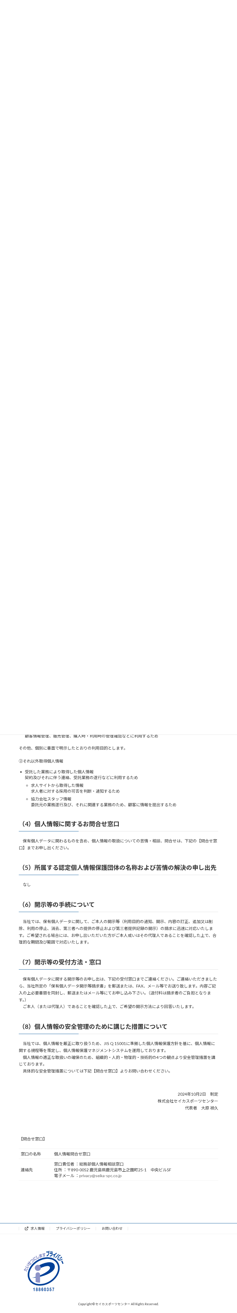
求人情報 (37, 1228)
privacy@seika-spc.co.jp (100, 1175)
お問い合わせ (112, 1228)
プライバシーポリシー (73, 1228)
